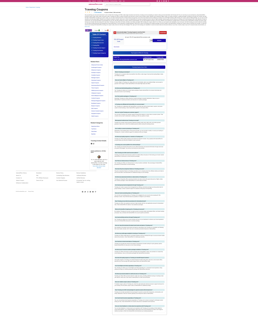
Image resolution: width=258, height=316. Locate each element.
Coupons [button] (97, 30)
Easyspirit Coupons (96, 113)
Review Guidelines (81, 173)
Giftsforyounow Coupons (97, 90)
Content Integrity (60, 178)
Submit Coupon (20, 180)
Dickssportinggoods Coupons (98, 100)
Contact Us (19, 178)
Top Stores (93, 128)
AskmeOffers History (21, 173)
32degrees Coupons (96, 93)
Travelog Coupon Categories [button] (99, 53)
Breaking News (106, 1)
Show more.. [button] (87, 26)
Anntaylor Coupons (95, 72)
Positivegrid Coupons (96, 67)
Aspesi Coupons (95, 82)
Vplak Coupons (94, 116)
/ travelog (37, 7)
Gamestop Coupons (96, 80)
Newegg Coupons (95, 77)
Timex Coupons (95, 87)
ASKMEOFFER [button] (155, 40)
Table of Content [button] (99, 34)
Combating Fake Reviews (62, 175)
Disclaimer (39, 173)
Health (120, 1)
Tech (124, 1)
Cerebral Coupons (95, 98)
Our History (99, 1)
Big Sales (93, 134)
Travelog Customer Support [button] (99, 47)
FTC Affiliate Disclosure (42, 178)
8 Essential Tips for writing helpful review (83, 181)
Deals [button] (106, 30)
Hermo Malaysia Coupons (97, 95)
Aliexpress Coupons (96, 70)
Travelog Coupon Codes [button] (98, 40)
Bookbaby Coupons (96, 103)
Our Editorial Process (61, 180)
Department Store (95, 126)
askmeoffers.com (95, 4)
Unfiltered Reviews (81, 175)
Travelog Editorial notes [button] (98, 42)
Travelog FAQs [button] (96, 45)
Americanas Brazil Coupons (97, 85)
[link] (91, 144)
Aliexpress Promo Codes (97, 64)
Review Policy (59, 173)
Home (90, 1)
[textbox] (127, 4)
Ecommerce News (114, 1)
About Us (94, 1)
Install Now (163, 32)
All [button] (88, 30)
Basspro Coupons (95, 105)
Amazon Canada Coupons (97, 110)
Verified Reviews (81, 178)
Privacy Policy (31, 191)
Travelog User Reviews (98, 50)
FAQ (37, 175)
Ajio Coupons (94, 108)
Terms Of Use (39, 180)
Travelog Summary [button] (97, 37)
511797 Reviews (98, 12)
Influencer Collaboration (22, 183)
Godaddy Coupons (95, 75)
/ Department (32, 7)
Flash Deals (94, 131)
